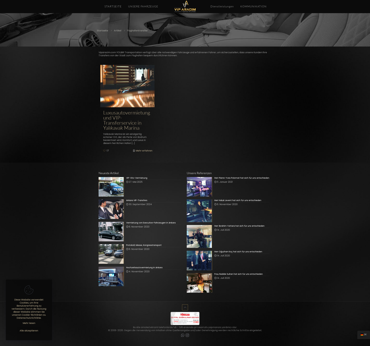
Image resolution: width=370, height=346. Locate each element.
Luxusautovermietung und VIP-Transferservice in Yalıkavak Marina (126, 120)
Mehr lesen (29, 323)
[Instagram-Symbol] (187, 335)
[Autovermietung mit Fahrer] (185, 6)
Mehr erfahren (144, 150)
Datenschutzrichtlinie (29, 318)
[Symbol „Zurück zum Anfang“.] (185, 307)
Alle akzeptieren (29, 330)
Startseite (102, 30)
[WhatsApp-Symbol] (183, 335)
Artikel (117, 30)
